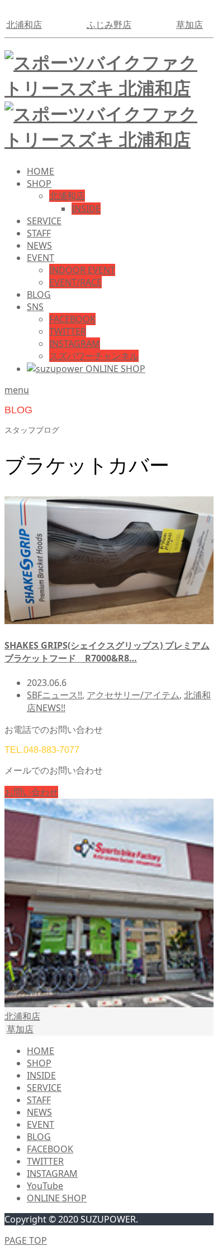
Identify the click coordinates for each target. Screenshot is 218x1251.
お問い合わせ (31, 792)
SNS (35, 307)
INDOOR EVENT (82, 270)
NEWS (39, 245)
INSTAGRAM (74, 343)
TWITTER (67, 331)
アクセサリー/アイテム (133, 695)
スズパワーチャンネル (94, 356)
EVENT (40, 258)
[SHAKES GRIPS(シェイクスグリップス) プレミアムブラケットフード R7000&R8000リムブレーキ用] (109, 621)
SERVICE (44, 221)
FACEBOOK (72, 319)
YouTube (45, 1186)
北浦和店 (24, 24)
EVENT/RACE (75, 282)
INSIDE (86, 208)
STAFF (39, 233)
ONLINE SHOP (57, 1198)
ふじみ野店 (109, 24)
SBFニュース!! (54, 695)
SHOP (39, 183)
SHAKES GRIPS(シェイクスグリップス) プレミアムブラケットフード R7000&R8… (107, 651)
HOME (40, 171)
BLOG (39, 294)
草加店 (189, 24)
